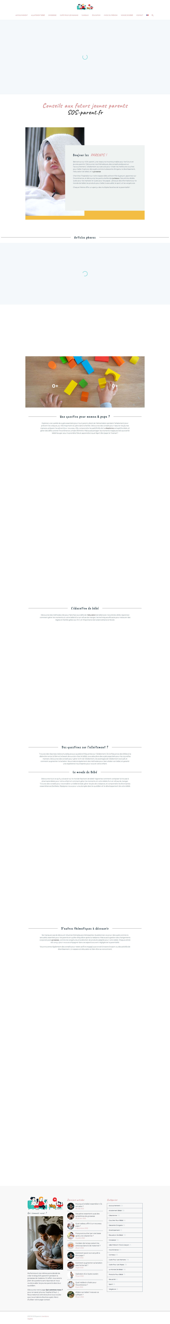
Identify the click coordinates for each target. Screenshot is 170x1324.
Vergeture (112, 1289)
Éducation (96, 15)
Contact (139, 15)
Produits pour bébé (116, 1274)
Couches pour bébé (116, 1220)
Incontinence (113, 1250)
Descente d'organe (116, 1225)
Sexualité (112, 1279)
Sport (111, 1284)
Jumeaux (85, 15)
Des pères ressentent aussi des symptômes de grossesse (87, 1215)
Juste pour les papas (116, 1264)
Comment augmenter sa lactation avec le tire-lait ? (88, 1264)
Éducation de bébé (116, 1235)
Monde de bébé (127, 15)
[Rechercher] (152, 15)
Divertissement (114, 1230)
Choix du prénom (110, 15)
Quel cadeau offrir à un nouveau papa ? (88, 1225)
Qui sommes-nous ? (54, 1290)
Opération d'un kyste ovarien (86, 1274)
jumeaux (115, 178)
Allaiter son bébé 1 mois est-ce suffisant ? (87, 1293)
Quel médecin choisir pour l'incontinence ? (85, 1284)
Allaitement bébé (38, 15)
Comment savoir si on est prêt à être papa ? (87, 1254)
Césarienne (113, 1215)
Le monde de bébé (116, 1269)
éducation (92, 615)
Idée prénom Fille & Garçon (119, 1245)
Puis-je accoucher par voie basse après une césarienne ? (88, 1234)
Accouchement (22, 15)
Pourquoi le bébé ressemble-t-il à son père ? (88, 1205)
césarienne (109, 428)
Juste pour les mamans (69, 15)
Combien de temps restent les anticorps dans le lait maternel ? (88, 1244)
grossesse (97, 172)
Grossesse (52, 15)
